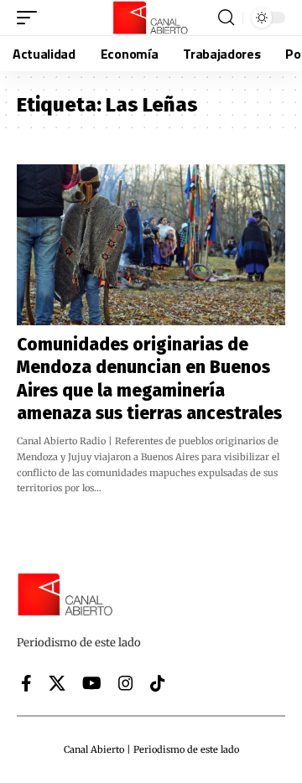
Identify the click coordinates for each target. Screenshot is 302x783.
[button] (31, 17)
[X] (57, 683)
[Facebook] (26, 683)
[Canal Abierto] (151, 17)
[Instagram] (126, 683)
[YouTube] (92, 683)
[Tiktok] (157, 683)
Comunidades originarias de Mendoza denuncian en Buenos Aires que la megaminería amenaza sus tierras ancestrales (149, 379)
